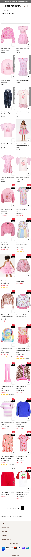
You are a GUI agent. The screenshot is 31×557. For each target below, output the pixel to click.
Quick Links (4, 531)
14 (18, 508)
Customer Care (5, 527)
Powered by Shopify (15, 555)
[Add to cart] (13, 44)
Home (2, 10)
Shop (2, 523)
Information (4, 535)
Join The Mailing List (6, 539)
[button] (28, 6)
